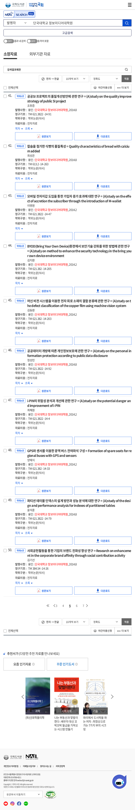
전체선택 (13, 87)
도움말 (33, 664)
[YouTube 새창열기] (6, 802)
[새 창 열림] (51, 794)
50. (10, 549)
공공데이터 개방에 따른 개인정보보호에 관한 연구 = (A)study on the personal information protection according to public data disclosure (79, 355)
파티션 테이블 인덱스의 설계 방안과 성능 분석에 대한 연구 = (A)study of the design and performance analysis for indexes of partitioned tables (78, 505)
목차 (19, 128)
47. (10, 400)
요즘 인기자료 (22, 664)
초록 (29, 128)
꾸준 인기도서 (66, 664)
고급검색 (67, 33)
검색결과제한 (14, 69)
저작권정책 (60, 766)
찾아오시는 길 (45, 766)
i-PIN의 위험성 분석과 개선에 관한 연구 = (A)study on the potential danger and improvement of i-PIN (79, 405)
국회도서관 (14, 5)
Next (112, 697)
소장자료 (10, 54)
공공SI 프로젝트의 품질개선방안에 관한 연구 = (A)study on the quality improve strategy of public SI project (79, 101)
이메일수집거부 (29, 766)
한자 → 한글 (52, 78)
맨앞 (47, 605)
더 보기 (125, 87)
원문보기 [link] (51, 137)
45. (10, 300)
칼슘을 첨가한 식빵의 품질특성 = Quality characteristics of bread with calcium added (78, 151)
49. (10, 499)
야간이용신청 (105, 87)
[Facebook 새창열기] (19, 802)
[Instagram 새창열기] (12, 802)
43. (10, 195)
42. (10, 145)
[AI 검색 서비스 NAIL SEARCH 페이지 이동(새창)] (19, 14)
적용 (126, 78)
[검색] (127, 23)
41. (10, 95)
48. (10, 450)
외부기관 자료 (39, 54)
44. (10, 245)
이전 (54, 605)
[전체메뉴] (129, 5)
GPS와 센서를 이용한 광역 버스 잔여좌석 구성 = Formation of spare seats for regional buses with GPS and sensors (79, 455)
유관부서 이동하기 (16, 794)
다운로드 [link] (110, 137)
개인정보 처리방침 (11, 766)
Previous (23, 697)
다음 (87, 605)
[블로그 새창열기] (26, 802)
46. (10, 350)
